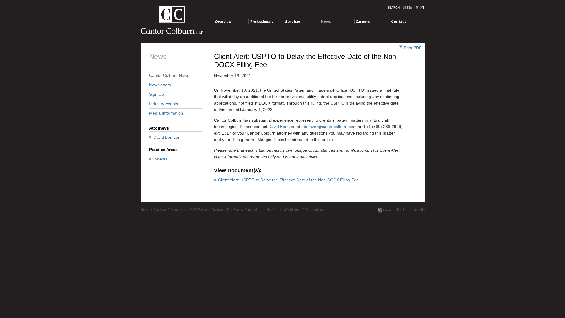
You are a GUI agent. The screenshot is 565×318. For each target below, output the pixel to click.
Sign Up (156, 94)
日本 (407, 7)
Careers (361, 21)
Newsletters (160, 84)
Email (387, 210)
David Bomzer (166, 137)
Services (292, 21)
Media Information (166, 113)
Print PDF (413, 47)
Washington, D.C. (296, 209)
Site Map (160, 209)
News (324, 21)
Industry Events (163, 103)
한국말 (420, 7)
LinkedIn (419, 209)
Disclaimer (177, 209)
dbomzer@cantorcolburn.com (329, 126)
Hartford (272, 209)
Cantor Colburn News (169, 75)
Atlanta (319, 209)
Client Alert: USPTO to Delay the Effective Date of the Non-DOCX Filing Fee (288, 180)
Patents (160, 159)
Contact (397, 21)
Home (145, 209)
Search (393, 7)
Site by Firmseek (246, 209)
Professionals (260, 21)
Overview (221, 21)
